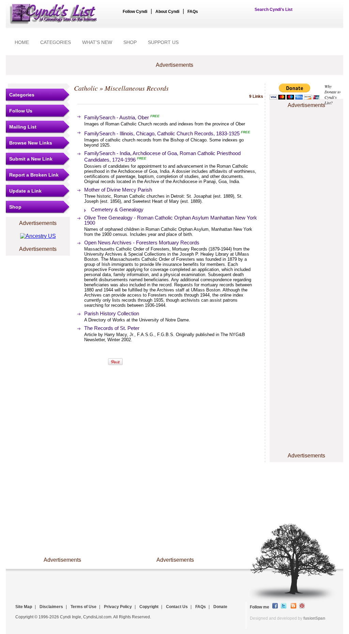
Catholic (86, 88)
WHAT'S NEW (97, 42)
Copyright (148, 606)
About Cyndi (167, 11)
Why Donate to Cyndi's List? (332, 94)
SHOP (130, 42)
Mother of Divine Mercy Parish (118, 190)
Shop (15, 207)
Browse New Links (30, 143)
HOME (22, 42)
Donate (220, 606)
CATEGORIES (55, 42)
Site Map (23, 606)
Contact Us (177, 606)
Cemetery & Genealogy (117, 209)
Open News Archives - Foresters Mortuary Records (141, 242)
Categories (21, 94)
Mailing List (22, 127)
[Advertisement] (306, 130)
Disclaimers (51, 606)
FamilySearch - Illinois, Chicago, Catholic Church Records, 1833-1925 (162, 133)
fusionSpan (314, 618)
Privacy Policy (118, 606)
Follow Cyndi (135, 11)
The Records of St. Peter (111, 328)
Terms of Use (83, 606)
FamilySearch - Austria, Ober (116, 117)
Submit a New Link (30, 159)
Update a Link (25, 191)
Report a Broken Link (34, 175)
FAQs (192, 11)
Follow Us (20, 111)
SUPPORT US (163, 42)
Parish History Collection (111, 313)
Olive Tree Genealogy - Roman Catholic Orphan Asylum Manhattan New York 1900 (170, 220)
